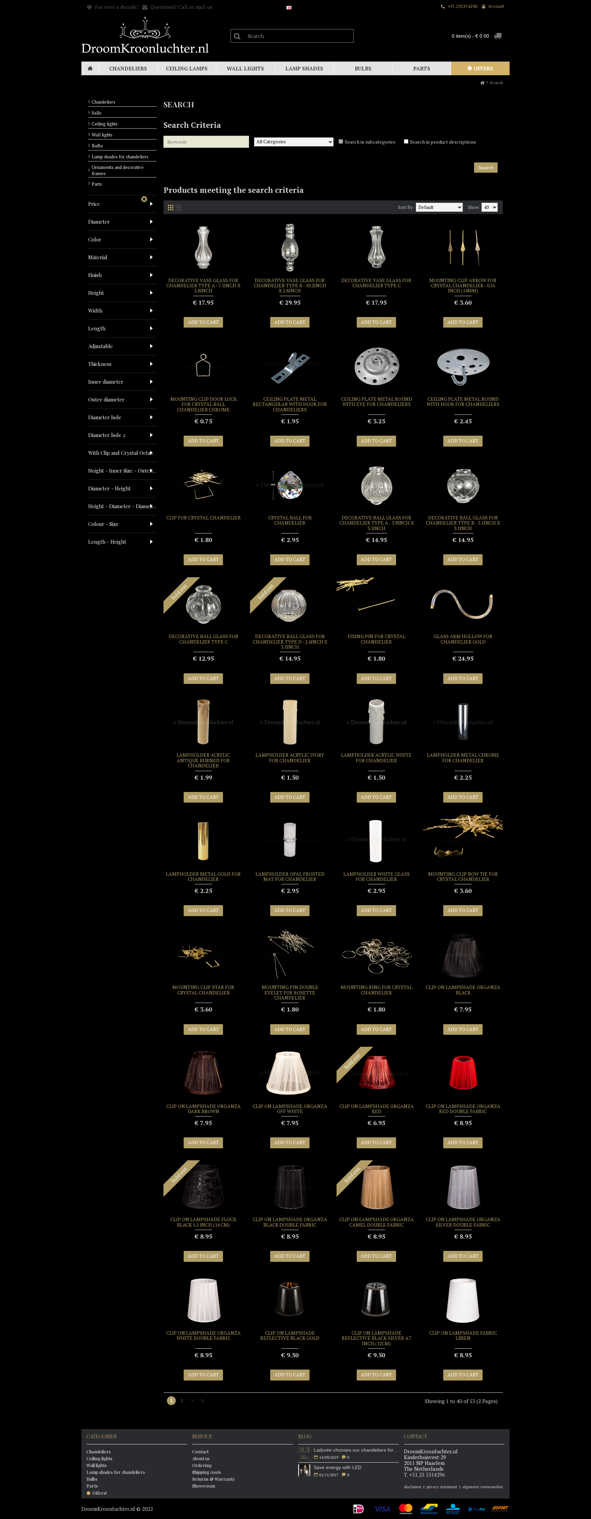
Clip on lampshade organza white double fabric (203, 1335)
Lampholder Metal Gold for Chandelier (203, 876)
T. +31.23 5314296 (424, 1474)
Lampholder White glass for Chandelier (376, 876)
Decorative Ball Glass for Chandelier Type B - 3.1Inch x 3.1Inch (463, 522)
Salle (97, 113)
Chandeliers (103, 102)
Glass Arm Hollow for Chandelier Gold (463, 639)
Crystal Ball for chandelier (290, 520)
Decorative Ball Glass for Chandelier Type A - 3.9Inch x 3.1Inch (376, 522)
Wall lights (102, 135)
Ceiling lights (105, 124)
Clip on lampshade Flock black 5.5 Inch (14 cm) (203, 1222)
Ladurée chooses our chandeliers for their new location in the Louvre (356, 1450)
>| (202, 1400)
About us (201, 1458)
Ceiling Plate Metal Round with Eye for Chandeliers (376, 401)
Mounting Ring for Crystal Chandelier (376, 989)
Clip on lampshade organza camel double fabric (376, 1222)
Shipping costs (206, 1472)
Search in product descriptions (443, 141)
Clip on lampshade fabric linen (463, 1335)
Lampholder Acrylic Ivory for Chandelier (289, 757)
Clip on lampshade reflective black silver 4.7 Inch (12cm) (376, 1338)
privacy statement (441, 1486)
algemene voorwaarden (482, 1486)
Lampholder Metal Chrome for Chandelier (463, 757)
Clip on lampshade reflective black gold (289, 1335)
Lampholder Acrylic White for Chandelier (376, 757)
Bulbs (97, 146)
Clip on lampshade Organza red (376, 1108)
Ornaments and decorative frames (118, 170)
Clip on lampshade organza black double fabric (290, 1222)
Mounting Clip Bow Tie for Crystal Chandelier (463, 876)
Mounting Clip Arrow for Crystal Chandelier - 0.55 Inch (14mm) (463, 285)
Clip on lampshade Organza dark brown (203, 1108)
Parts (97, 184)
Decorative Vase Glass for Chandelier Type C (376, 283)
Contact (200, 1451)
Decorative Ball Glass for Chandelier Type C (203, 639)
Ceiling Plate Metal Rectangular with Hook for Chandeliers (290, 404)
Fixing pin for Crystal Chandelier (376, 639)
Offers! (99, 1493)
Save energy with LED (338, 1467)
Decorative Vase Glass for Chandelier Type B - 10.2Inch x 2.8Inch (290, 285)
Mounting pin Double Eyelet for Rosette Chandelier (290, 992)
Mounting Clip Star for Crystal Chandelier (203, 989)
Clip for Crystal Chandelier (203, 517)
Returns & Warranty (213, 1479)
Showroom (203, 1486)
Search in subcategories (370, 141)
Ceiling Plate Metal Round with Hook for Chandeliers (462, 401)
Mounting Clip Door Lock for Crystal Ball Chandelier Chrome (203, 404)
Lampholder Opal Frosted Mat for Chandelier (290, 876)
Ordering (202, 1465)
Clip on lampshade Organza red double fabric (463, 1108)
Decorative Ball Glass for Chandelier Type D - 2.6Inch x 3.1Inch (290, 641)
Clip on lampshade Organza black (463, 989)
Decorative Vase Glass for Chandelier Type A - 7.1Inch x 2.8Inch (203, 285)
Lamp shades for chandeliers (120, 157)
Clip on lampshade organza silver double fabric (463, 1222)
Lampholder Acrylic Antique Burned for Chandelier (203, 760)
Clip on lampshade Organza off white (290, 1108)
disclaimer (412, 1486)
